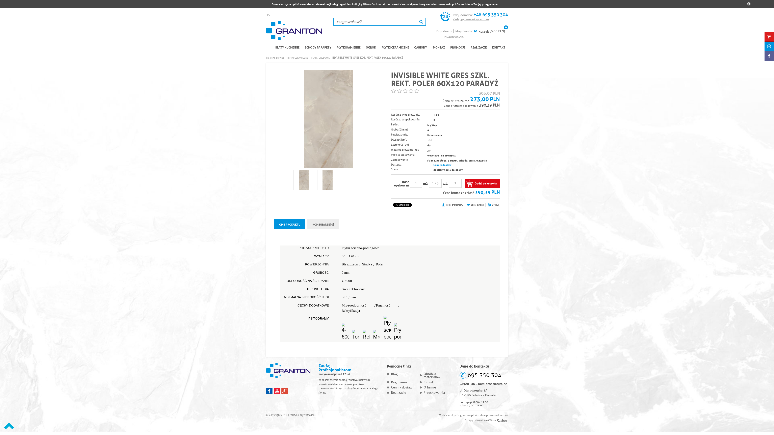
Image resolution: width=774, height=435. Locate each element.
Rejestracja (444, 31)
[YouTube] (277, 391)
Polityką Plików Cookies (366, 4)
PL (268, 14)
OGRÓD (371, 47)
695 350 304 (484, 375)
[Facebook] (269, 391)
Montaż (439, 47)
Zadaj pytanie (477, 204)
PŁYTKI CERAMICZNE (395, 47)
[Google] (284, 391)
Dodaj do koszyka (486, 183)
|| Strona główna (275, 57)
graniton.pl (467, 415)
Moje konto (463, 31)
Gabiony (420, 47)
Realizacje (479, 47)
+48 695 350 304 (490, 14)
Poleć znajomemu (454, 204)
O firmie (430, 387)
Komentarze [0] (323, 224)
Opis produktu (289, 224)
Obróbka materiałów (432, 375)
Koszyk (484, 31)
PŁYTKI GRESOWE (320, 57)
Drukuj (495, 204)
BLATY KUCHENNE (287, 47)
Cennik (429, 382)
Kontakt (498, 47)
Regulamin (399, 382)
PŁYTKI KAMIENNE (349, 47)
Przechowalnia (454, 36)
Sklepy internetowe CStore (480, 420)
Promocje (457, 47)
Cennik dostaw (442, 165)
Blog (394, 374)
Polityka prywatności (301, 415)
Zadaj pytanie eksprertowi (471, 19)
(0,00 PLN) (497, 31)
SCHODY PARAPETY (318, 47)
